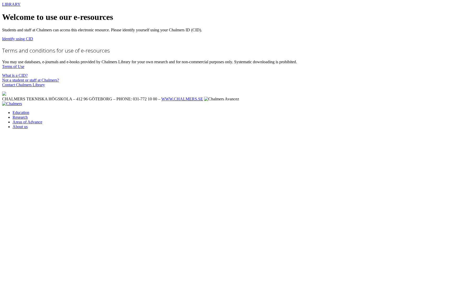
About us (20, 126)
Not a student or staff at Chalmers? (30, 80)
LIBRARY (11, 4)
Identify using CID (17, 39)
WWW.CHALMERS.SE (182, 99)
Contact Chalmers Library (23, 85)
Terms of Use (13, 66)
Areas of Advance (27, 122)
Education (21, 112)
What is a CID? (15, 75)
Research (20, 117)
